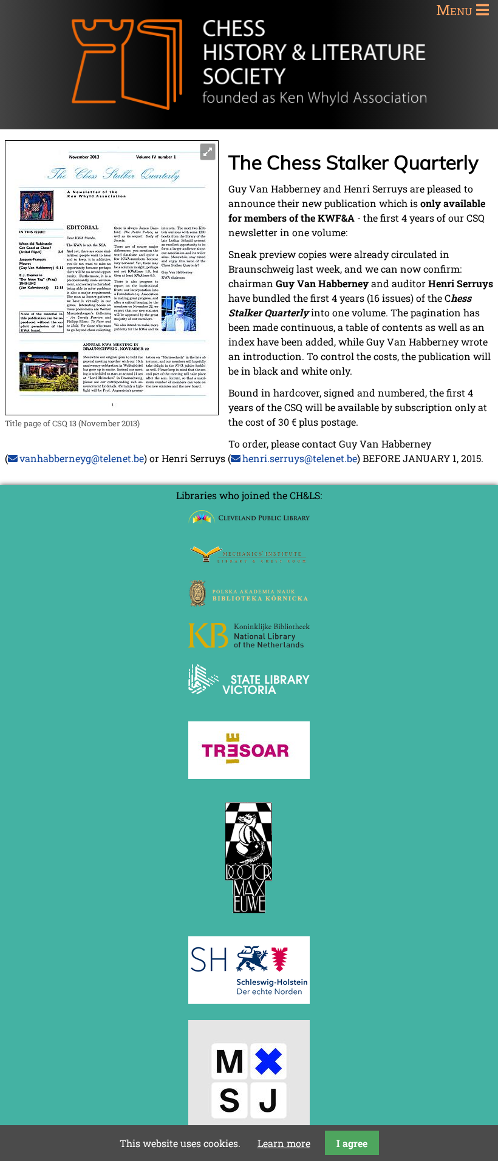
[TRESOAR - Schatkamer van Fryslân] (249, 775)
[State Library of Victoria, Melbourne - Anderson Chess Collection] (249, 701)
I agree (351, 1143)
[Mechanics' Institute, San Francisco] (249, 559)
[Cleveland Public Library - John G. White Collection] (249, 525)
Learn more (284, 1143)
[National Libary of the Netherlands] (249, 644)
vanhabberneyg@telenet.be (81, 458)
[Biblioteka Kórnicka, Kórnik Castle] (249, 602)
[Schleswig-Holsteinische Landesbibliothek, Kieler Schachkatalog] (249, 999)
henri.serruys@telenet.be (299, 458)
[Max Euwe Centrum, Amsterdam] (249, 916)
